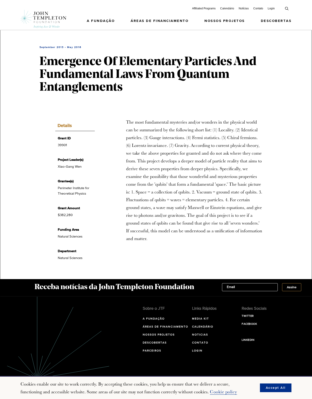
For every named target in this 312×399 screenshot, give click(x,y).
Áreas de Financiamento (159, 21)
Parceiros (152, 350)
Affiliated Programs (204, 8)
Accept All (276, 387)
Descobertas (276, 21)
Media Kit (200, 318)
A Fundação (101, 21)
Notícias (244, 8)
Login (271, 8)
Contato (258, 8)
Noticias (200, 334)
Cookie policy (223, 392)
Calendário (227, 8)
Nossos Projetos (224, 21)
